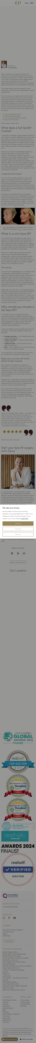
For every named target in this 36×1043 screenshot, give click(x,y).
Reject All (18, 534)
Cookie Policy (24, 518)
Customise (18, 529)
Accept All (18, 523)
